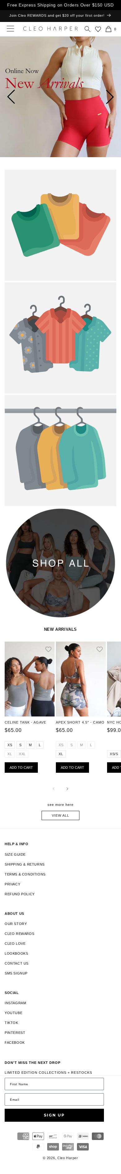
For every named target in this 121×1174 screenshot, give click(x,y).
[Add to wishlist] (48, 649)
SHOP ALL (14, 513)
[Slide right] (67, 789)
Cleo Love (15, 943)
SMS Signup (16, 973)
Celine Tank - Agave (25, 722)
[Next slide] (110, 97)
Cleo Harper (67, 1158)
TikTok (11, 1023)
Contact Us (17, 963)
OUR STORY (16, 924)
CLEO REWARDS (19, 933)
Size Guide (15, 854)
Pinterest (15, 1032)
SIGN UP (54, 1115)
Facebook (15, 1042)
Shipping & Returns (25, 864)
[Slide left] (53, 789)
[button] (87, 29)
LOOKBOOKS (16, 953)
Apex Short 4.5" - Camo (80, 722)
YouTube (13, 1013)
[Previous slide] (11, 97)
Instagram (15, 1003)
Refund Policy (20, 894)
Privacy (12, 884)
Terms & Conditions (25, 874)
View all (60, 815)
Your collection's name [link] (32, 176)
